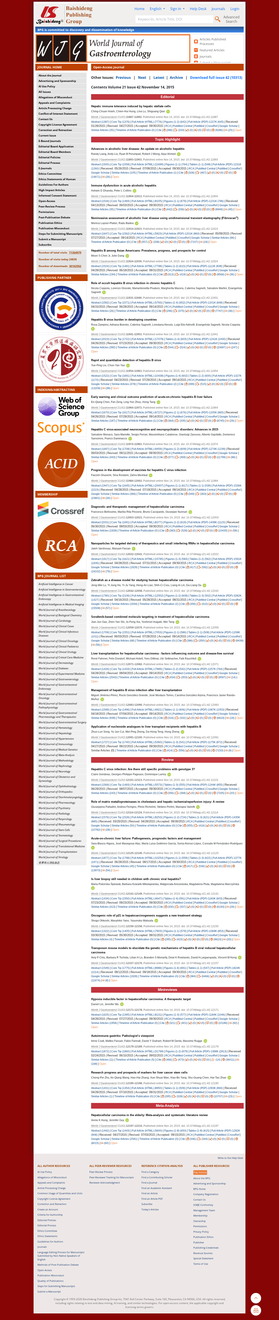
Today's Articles (150, 1209)
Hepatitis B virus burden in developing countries (124, 319)
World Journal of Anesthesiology (57, 610)
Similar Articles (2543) (104, 677)
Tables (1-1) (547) (198, 968)
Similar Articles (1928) (104, 530)
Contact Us (46, 119)
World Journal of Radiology (54, 813)
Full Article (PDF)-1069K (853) (206, 931)
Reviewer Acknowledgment (104, 1182)
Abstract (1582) (100, 302)
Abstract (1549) (100, 968)
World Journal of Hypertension (56, 738)
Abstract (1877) (100, 857)
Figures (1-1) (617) (177, 485)
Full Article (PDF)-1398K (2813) (208, 1051)
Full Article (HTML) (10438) (148, 375)
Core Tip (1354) (120, 1088)
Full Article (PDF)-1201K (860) (182, 233)
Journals (218, 8)
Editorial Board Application (56, 146)
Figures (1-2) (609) (175, 448)
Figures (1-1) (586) (175, 632)
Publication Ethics (50, 223)
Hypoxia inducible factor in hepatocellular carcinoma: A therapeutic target (141, 999)
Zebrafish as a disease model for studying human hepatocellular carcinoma (142, 580)
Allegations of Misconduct (55, 97)
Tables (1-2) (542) (174, 669)
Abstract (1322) (100, 931)
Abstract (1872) (100, 1051)
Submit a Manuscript (52, 239)
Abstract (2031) (100, 522)
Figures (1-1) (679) (175, 201)
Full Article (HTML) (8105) (147, 201)
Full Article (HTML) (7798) (147, 266)
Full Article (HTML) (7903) (147, 931)
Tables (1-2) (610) (174, 266)
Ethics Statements (47, 1236)
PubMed (199, 126)
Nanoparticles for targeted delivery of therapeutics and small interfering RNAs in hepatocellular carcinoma (162, 543)
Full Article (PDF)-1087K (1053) (205, 709)
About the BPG (201, 1178)
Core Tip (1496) (120, 709)
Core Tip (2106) (120, 595)
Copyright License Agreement (58, 124)
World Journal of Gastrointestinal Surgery (63, 722)
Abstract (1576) (100, 817)
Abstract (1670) (100, 412)
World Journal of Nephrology (55, 766)
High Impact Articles (52, 190)
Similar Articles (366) (124, 493)
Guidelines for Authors (50, 1241)
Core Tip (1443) (120, 1130)
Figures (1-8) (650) (175, 1130)
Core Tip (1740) (120, 742)
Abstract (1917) (100, 559)
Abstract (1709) (100, 632)
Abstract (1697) (100, 448)
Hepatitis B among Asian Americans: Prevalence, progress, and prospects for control (148, 250)
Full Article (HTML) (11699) (147, 164)
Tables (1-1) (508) (198, 632)
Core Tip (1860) (120, 1051)
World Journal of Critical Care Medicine (61, 657)
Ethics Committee (50, 174)
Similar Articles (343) (103, 457)
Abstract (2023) (100, 339)
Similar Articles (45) (123, 866)
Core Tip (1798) (120, 857)
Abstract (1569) (100, 784)
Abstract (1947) (100, 485)
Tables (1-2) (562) (200, 559)
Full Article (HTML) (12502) (148, 595)
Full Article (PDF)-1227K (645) (206, 121)
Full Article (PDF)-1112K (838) (204, 266)
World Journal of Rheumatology (57, 824)
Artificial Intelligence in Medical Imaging (61, 604)
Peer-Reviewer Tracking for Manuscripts (111, 1177)
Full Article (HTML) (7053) (147, 632)
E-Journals (45, 168)
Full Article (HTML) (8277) (147, 522)
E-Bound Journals (50, 141)
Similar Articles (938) (103, 718)
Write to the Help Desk (230, 1158)
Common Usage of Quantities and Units (59, 1193)
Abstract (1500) (100, 164)
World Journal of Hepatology (55, 733)
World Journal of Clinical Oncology (58, 641)
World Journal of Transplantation (58, 852)
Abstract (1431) (100, 1088)
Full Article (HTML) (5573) (147, 784)
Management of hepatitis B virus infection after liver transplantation (136, 690)
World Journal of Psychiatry (54, 808)
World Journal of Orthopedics (56, 792)
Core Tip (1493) (120, 784)
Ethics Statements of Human (57, 179)
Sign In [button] (176, 8)
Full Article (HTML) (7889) (147, 669)
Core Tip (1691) (120, 375)
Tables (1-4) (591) (174, 898)
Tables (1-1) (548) (200, 164)
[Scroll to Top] (256, 1298)
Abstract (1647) (100, 233)
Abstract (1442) (100, 1130)
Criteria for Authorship (50, 1214)
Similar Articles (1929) (125, 567)
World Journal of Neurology (54, 771)
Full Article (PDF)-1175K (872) (205, 742)
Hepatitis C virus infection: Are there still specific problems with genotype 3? (143, 769)
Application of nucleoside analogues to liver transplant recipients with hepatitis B (146, 726)
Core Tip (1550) (120, 898)
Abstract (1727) (100, 742)
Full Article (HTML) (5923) (147, 233)
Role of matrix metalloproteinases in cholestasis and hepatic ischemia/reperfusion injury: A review (157, 801)
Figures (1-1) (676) (175, 412)
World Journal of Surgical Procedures (60, 841)
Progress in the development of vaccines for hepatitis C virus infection (138, 470)
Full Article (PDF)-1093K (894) (205, 1088)
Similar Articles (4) (102, 939)
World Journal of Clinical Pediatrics (59, 646)
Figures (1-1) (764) (176, 164)
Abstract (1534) (100, 201)
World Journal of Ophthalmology (58, 786)
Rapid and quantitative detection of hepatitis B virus (126, 360)
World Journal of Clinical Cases (56, 626)
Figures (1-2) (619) (175, 522)
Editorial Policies (49, 157)
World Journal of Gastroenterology (59, 679)
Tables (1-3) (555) (174, 784)
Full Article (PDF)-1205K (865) (206, 412)
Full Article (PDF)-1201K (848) (205, 302)
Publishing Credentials (206, 1247)
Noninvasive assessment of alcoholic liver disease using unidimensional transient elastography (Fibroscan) (164, 218)
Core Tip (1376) (120, 121)
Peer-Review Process (52, 206)
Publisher (198, 1242)
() (169, 130)
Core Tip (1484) (120, 201)
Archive (176, 77)
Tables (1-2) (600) (200, 375)
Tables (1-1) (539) (200, 485)
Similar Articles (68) (123, 640)
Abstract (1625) (100, 1014)
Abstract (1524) (100, 266)
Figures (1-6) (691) (175, 968)
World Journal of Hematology (55, 728)
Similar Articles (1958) (104, 1023)
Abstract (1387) (100, 121)
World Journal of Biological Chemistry (60, 615)
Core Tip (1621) (120, 559)
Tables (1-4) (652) (174, 302)
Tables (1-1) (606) (174, 709)
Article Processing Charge (55, 108)
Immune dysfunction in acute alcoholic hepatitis (123, 185)
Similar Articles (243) (103, 793)
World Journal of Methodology (56, 760)
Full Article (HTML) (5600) (147, 1130)
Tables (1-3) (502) (200, 595)
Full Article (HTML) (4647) (147, 898)
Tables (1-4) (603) (176, 339)
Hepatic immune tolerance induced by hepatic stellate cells (131, 106)
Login (234, 8)
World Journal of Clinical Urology (58, 652)
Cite (159, 130)
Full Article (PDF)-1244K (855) (205, 784)
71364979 (75, 252)
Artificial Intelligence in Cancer (56, 584)
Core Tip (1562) (120, 233)
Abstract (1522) (100, 375)
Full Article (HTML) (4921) (147, 709)
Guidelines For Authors (53, 184)
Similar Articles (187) (103, 420)
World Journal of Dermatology (56, 663)
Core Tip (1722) (120, 339)
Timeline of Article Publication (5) (135, 1059)
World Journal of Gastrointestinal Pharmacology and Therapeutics (58, 715)
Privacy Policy (201, 1231)
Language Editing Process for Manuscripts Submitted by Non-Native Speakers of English (60, 1256)
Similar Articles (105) (124, 172)
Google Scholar (228, 126)
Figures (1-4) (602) (177, 375)
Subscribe (45, 245)
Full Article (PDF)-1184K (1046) (206, 1014)
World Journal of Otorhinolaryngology (61, 797)
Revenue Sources (203, 1253)
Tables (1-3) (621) (198, 817)
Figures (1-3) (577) (175, 1014)
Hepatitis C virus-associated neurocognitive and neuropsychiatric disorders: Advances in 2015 (154, 429)
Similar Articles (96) (223, 237)
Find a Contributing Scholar (156, 1177)
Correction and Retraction (55, 130)
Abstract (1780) (100, 595)
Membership (200, 1215)
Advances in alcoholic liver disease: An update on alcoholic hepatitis (137, 148)
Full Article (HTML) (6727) (147, 412)
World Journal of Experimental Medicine (62, 674)
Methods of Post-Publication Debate (58, 1264)
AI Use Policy (47, 86)
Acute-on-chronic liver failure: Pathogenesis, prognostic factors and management (146, 838)
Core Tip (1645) (120, 485)
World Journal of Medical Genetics (58, 749)
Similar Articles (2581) (125, 1139)
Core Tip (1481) (120, 266)
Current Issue (47, 135)
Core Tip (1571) (120, 302)
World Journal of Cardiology (55, 621)
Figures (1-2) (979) (177, 1051)
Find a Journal (149, 1182)
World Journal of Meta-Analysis (57, 755)
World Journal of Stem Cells (54, 830)
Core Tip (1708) (120, 448)
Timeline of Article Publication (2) (157, 384)
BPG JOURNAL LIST (51, 576)
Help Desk (198, 8)
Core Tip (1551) (120, 632)
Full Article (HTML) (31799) (148, 1051)
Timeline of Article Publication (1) (157, 172)
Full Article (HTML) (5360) (147, 742)
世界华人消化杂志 (49, 862)
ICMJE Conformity (203, 1204)
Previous (123, 77)
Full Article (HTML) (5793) (147, 302)
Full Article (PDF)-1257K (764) (205, 669)
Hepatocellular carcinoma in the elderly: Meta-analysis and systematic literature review (149, 1115)
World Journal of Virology (53, 857)
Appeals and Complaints (54, 103)
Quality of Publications (50, 1280)
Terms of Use (200, 1263)
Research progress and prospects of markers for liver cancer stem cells (139, 1072)
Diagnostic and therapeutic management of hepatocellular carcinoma (137, 506)
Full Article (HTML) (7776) (147, 121)
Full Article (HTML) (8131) (147, 1014)
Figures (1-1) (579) (175, 931)
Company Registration (205, 1194)
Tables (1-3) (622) (200, 857)
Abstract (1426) (100, 669)
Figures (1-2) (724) (175, 817)
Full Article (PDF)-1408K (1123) (206, 522)
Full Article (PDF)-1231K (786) (206, 201)
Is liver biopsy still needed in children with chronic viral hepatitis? (136, 879)
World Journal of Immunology (56, 744)
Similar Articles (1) (102, 1096)
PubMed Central (182, 126)
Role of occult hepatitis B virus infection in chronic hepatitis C (133, 283)
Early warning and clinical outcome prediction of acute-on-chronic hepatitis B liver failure (151, 397)
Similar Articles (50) (123, 825)
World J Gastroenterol (104, 117)
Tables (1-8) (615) (198, 1130)
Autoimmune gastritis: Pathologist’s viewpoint (122, 1035)
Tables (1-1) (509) (174, 1088)
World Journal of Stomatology (56, 835)
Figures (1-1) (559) (177, 857)
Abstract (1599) (100, 709)
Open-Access (47, 201)
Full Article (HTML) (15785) (148, 559)
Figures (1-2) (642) (175, 121)
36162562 (75, 266)
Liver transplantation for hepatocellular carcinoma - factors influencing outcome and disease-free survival (162, 653)
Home (139, 8)
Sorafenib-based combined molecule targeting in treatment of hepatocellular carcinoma (150, 616)
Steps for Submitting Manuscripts (60, 234)
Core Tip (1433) (120, 669)
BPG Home (199, 1189)
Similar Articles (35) (103, 130)
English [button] (156, 8)
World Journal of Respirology (55, 819)
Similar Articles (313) (103, 906)
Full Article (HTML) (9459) (147, 448)
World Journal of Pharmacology (57, 802)
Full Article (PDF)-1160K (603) (205, 898)
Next (142, 77)
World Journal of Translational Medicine (62, 846)
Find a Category (150, 1171)
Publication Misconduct (54, 228)
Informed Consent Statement (58, 195)
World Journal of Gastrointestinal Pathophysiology (58, 705)
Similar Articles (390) (103, 347)
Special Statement (203, 1258)
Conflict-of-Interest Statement (58, 114)
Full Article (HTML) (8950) (147, 1088)
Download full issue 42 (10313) (216, 77)
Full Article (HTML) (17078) (148, 339)
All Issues (45, 92)
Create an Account (47, 1209)
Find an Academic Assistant (156, 1188)
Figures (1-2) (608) (177, 595)
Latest (158, 77)
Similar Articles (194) (103, 274)
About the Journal (50, 75)
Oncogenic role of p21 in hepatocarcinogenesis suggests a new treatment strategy (146, 915)
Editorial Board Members (55, 152)
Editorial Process (49, 163)
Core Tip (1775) (120, 968)
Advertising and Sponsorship (57, 81)
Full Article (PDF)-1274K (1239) (206, 448)
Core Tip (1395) (120, 1014)
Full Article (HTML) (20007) (148, 485)
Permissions (46, 212)
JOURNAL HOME (49, 67)
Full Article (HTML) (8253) (147, 817)
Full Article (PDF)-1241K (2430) (207, 339)
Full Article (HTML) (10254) (148, 857)
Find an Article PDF (152, 1198)
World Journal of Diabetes (53, 668)
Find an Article (149, 1193)
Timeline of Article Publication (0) (135, 130)
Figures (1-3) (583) (177, 559)
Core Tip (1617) (120, 412)
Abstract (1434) (100, 898)
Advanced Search (231, 19)
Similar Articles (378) (124, 384)
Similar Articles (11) (102, 1059)
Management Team (204, 1210)
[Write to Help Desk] (256, 1310)
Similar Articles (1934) (125, 604)
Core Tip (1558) (120, 164)
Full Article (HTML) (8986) (147, 968)
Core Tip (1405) (120, 931)
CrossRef (211, 126)
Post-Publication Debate (54, 217)
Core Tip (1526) (120, 817)
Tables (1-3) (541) (174, 742)
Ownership (199, 1221)
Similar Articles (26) (103, 310)
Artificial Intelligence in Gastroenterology (62, 589)
